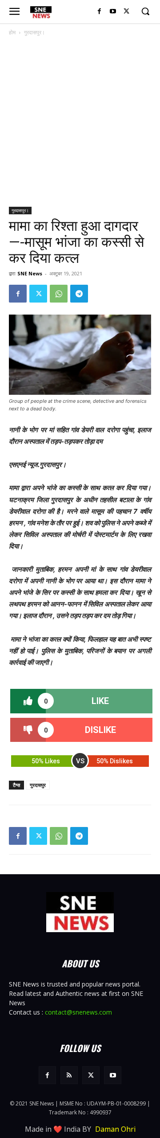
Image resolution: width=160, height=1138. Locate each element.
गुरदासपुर (38, 785)
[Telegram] (79, 294)
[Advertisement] (80, 122)
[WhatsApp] (59, 294)
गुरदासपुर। (34, 32)
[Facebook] (99, 12)
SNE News (29, 273)
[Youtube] (113, 12)
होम (12, 32)
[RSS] (69, 1075)
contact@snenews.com (78, 1012)
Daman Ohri (115, 1129)
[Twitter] (126, 12)
